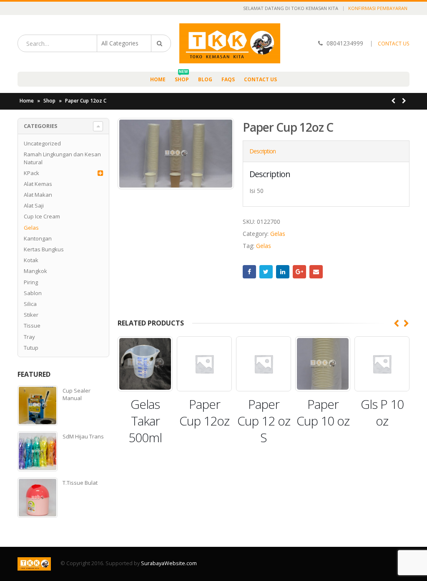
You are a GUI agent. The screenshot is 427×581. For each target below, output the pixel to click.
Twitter (266, 271)
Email (316, 271)
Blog (205, 79)
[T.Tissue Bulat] (38, 498)
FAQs (228, 79)
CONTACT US (393, 43)
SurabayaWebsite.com (169, 563)
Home (158, 79)
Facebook (249, 271)
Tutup (31, 347)
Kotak (31, 260)
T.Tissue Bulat (80, 482)
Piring (31, 282)
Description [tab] (262, 151)
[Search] (161, 43)
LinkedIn (282, 271)
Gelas (277, 234)
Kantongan (38, 238)
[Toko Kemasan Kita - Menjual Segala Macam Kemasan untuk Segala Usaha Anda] (229, 43)
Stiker (31, 314)
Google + (299, 271)
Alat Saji (34, 205)
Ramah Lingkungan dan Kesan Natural (62, 157)
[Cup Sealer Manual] (38, 406)
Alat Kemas (38, 184)
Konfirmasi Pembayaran (377, 8)
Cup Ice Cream (42, 216)
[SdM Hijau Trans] (38, 451)
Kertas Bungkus (44, 249)
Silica (30, 304)
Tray (29, 337)
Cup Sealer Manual (76, 394)
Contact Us (260, 79)
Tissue (32, 325)
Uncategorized (42, 143)
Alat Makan (38, 194)
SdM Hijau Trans (83, 436)
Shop (182, 77)
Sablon (33, 293)
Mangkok (35, 271)
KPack (31, 173)
